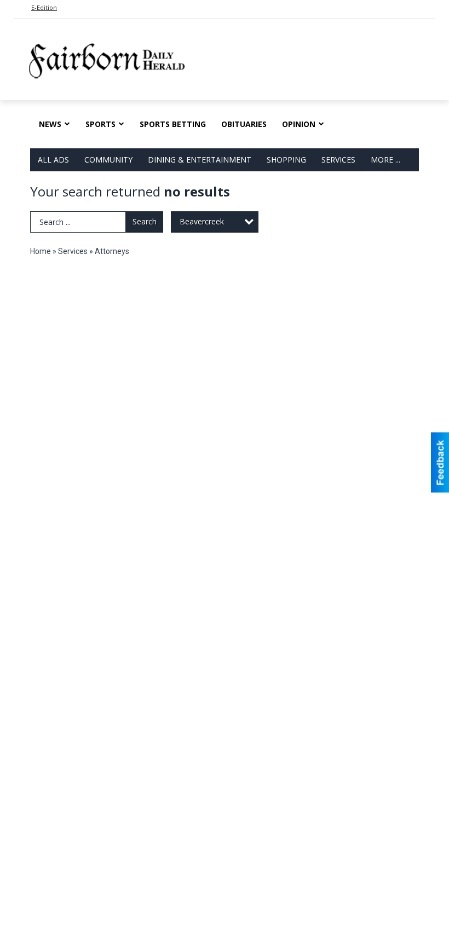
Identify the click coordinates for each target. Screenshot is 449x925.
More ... (385, 159)
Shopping (286, 159)
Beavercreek (202, 221)
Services (338, 159)
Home (40, 251)
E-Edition (44, 7)
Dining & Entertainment (199, 159)
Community (108, 159)
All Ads (53, 159)
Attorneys (112, 251)
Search (145, 221)
